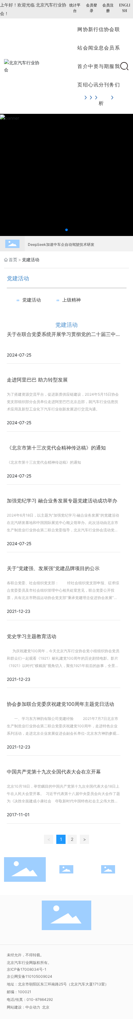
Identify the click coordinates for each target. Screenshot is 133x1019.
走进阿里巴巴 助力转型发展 (37, 380)
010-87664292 (40, 999)
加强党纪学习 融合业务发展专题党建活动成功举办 (62, 501)
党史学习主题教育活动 (31, 636)
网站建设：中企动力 (24, 1007)
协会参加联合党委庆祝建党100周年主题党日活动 (60, 704)
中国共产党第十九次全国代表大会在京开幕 (54, 772)
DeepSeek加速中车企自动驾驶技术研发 (61, 241)
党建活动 (31, 300)
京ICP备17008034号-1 (26, 969)
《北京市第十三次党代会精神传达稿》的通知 (56, 448)
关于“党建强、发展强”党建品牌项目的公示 (53, 568)
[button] (66, 230)
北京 (45, 1007)
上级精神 (71, 300)
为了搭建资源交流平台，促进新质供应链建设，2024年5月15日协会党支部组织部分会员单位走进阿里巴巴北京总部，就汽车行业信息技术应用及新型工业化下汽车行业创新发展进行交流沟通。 (63, 401)
